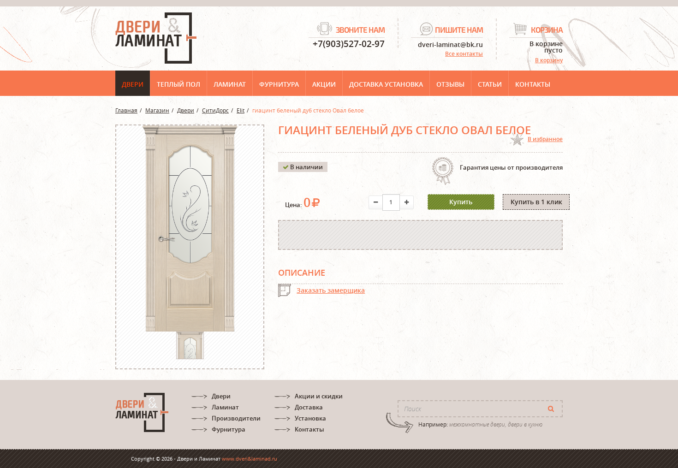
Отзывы (450, 84)
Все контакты (464, 54)
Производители (236, 418)
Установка (310, 418)
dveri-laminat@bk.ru (450, 44)
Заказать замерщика (331, 290)
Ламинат (230, 84)
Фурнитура (279, 84)
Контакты (532, 84)
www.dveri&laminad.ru (249, 458)
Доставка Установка (386, 84)
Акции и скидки (319, 396)
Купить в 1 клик (536, 201)
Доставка (309, 407)
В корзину (549, 60)
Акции (324, 84)
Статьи (490, 84)
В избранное (545, 139)
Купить (460, 201)
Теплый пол (178, 84)
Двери (132, 84)
